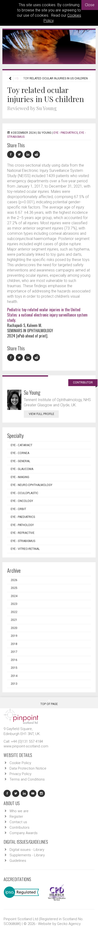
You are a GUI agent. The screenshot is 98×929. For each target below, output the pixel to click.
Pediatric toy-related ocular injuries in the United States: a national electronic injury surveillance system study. (47, 315)
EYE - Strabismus (23, 541)
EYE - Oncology (22, 501)
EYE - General (20, 461)
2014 (14, 676)
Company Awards (24, 833)
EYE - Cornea (20, 453)
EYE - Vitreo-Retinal (25, 549)
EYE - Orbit (18, 509)
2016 (14, 660)
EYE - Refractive (22, 533)
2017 (14, 651)
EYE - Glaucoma (22, 469)
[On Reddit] (36, 154)
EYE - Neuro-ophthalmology (31, 485)
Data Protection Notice (28, 768)
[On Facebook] (11, 154)
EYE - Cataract (21, 445)
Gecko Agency (69, 924)
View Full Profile (41, 414)
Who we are (19, 811)
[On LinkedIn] (28, 154)
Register (16, 816)
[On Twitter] (20, 154)
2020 (14, 628)
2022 (14, 612)
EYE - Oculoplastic (24, 493)
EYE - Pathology (22, 525)
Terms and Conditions (27, 779)
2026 (14, 580)
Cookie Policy (20, 763)
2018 (14, 644)
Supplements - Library (27, 855)
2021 (14, 620)
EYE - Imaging (20, 477)
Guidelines (18, 860)
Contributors (19, 827)
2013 (14, 683)
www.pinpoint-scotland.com (26, 746)
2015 (14, 667)
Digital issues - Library (27, 849)
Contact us (18, 822)
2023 (14, 604)
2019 (14, 636)
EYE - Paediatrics (66, 132)
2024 (14, 596)
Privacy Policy (20, 774)
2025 (14, 588)
